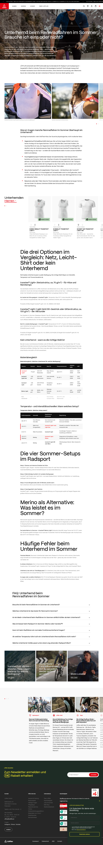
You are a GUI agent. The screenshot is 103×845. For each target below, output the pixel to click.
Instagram (7, 824)
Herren (9, 200)
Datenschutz (45, 841)
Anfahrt (8, 829)
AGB (53, 841)
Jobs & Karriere (48, 803)
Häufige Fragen (32, 803)
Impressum (35, 841)
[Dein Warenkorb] (95, 6)
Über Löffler (47, 798)
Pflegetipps (31, 805)
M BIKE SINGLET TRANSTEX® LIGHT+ (39, 229)
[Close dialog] (99, 801)
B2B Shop (47, 805)
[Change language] (99, 6)
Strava (13, 824)
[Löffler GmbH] (4, 6)
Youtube (18, 824)
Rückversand (32, 800)
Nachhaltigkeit (48, 800)
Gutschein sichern (84, 834)
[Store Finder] (88, 6)
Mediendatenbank (49, 807)
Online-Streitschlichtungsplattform (35, 810)
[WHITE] (31, 224)
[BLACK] (78, 224)
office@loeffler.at (9, 819)
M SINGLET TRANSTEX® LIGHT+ (61, 229)
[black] (34, 224)
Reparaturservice (33, 807)
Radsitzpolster (32, 815)
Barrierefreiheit (32, 817)
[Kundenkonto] (91, 6)
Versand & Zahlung (33, 798)
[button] (6, 698)
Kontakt (59, 841)
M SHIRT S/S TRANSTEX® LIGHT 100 (85, 229)
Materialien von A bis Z (34, 813)
